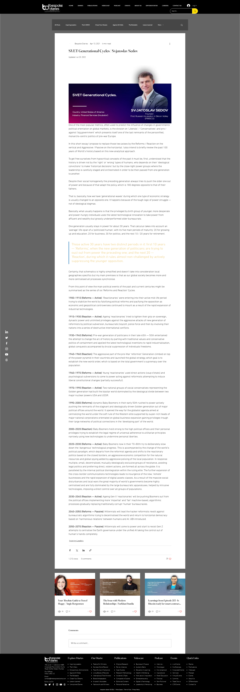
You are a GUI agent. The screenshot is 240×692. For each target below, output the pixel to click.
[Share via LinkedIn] (83, 550)
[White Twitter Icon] (6, 337)
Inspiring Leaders (71, 25)
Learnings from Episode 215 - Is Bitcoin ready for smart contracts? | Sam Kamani (165, 602)
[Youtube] (6, 354)
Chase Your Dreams (101, 25)
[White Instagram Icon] (6, 349)
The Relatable (133, 25)
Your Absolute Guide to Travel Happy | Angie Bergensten (72, 602)
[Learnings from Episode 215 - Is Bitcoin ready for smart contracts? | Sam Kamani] (165, 584)
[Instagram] (57, 684)
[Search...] (195, 11)
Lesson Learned (147, 25)
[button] (181, 25)
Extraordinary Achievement (79, 670)
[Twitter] (49, 684)
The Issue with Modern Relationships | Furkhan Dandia (118, 602)
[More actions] (169, 43)
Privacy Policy (136, 689)
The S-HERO (86, 25)
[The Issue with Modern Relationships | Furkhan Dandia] (120, 584)
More (159, 25)
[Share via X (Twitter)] (76, 550)
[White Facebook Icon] (6, 343)
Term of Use (127, 689)
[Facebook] (53, 684)
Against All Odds (118, 25)
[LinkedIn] (6, 332)
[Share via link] (90, 550)
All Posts (57, 25)
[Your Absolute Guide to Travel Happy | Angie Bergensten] (75, 584)
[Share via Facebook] (70, 550)
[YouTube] (60, 684)
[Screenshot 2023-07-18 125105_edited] (6, 360)
